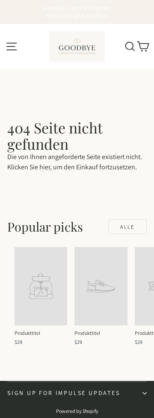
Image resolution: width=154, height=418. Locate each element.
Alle (127, 227)
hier (44, 167)
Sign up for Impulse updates (63, 393)
